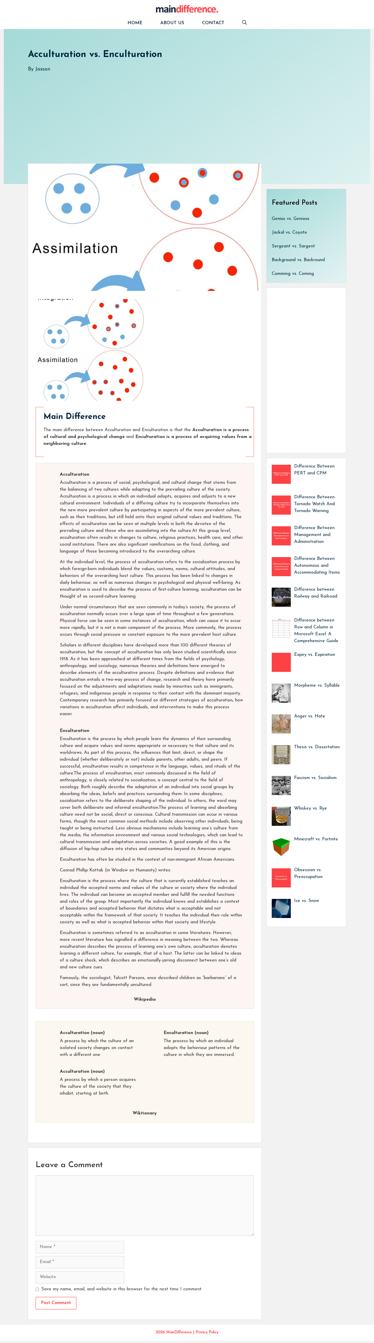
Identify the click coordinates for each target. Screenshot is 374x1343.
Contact (213, 23)
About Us (172, 23)
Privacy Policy (207, 1332)
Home (134, 23)
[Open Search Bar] (244, 23)
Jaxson (42, 69)
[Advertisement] (180, 112)
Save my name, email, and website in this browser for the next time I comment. (121, 1289)
